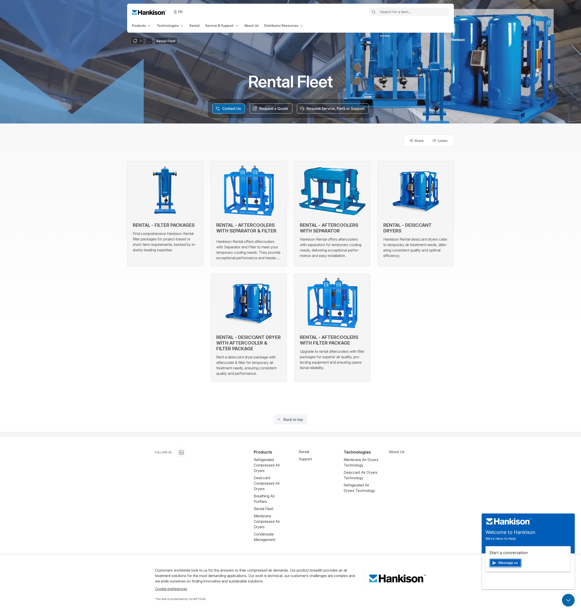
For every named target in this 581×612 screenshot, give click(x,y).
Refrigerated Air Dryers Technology (359, 488)
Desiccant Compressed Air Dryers (267, 483)
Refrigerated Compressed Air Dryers (267, 465)
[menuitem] (141, 25)
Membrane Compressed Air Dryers (267, 521)
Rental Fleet (263, 508)
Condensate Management (264, 537)
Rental (304, 451)
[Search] (373, 12)
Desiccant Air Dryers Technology (360, 475)
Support (305, 459)
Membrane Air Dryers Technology (361, 462)
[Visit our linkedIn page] (181, 452)
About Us (396, 451)
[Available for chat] (568, 600)
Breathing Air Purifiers (264, 499)
